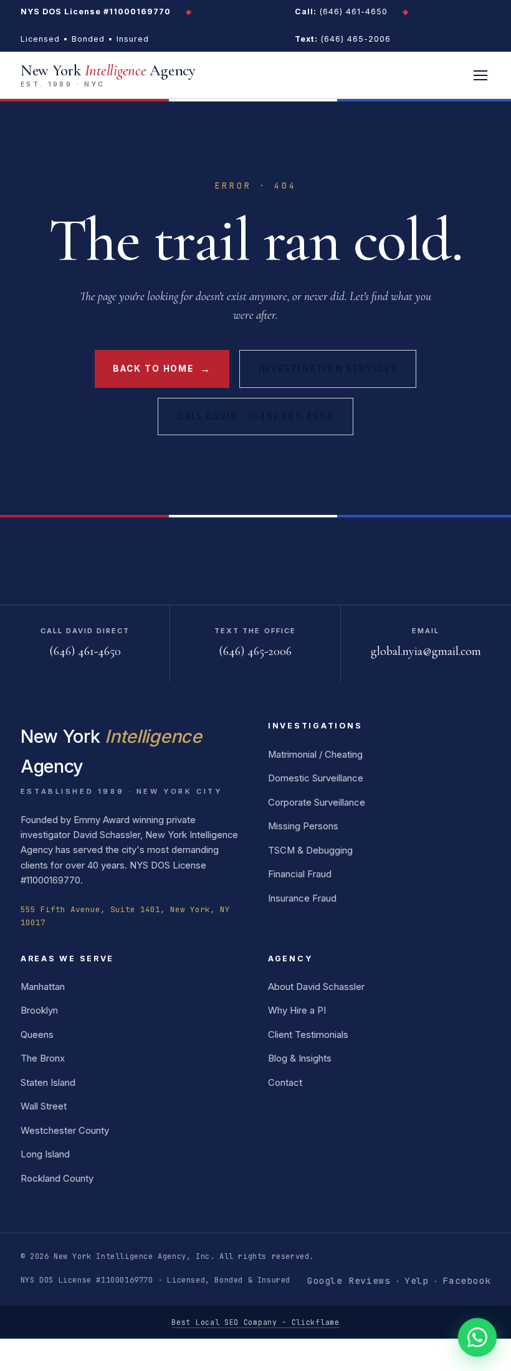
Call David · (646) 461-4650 (255, 417)
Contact (285, 1082)
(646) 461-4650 (341, 11)
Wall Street (44, 1106)
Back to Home (162, 368)
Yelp (416, 1280)
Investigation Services (328, 369)
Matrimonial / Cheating (315, 754)
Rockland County (57, 1178)
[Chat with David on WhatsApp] (477, 1337)
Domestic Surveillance (315, 778)
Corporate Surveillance (316, 802)
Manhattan (43, 986)
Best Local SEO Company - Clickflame (255, 1322)
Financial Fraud (300, 874)
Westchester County (65, 1130)
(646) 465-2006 (343, 39)
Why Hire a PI (297, 1010)
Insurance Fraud (302, 898)
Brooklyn (39, 1010)
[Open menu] (480, 75)
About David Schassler (316, 986)
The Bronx (43, 1058)
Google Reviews (348, 1280)
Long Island (45, 1154)
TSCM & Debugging (310, 850)
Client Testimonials (308, 1034)
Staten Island (48, 1082)
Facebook (466, 1280)
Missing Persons (303, 826)
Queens (37, 1034)
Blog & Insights (300, 1058)
